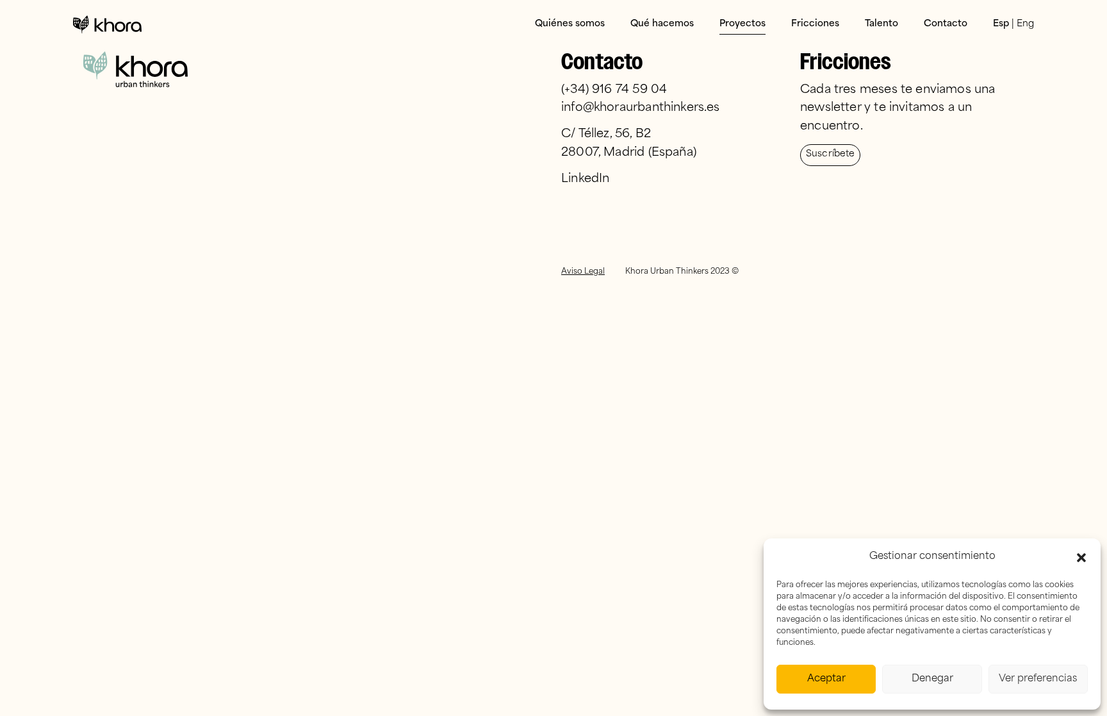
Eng (1025, 24)
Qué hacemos (662, 24)
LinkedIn (585, 179)
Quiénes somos (570, 24)
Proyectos (742, 24)
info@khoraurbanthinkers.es (640, 108)
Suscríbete (830, 154)
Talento (881, 24)
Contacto (945, 24)
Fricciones (815, 24)
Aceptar (826, 679)
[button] (1081, 557)
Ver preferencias (1038, 679)
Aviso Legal (583, 272)
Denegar (932, 679)
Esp (1001, 24)
